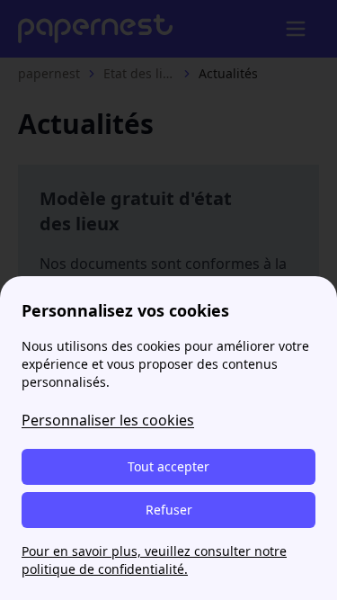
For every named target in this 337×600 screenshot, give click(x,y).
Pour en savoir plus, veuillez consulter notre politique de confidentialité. (154, 560)
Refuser (169, 509)
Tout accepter (168, 466)
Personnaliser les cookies (108, 420)
